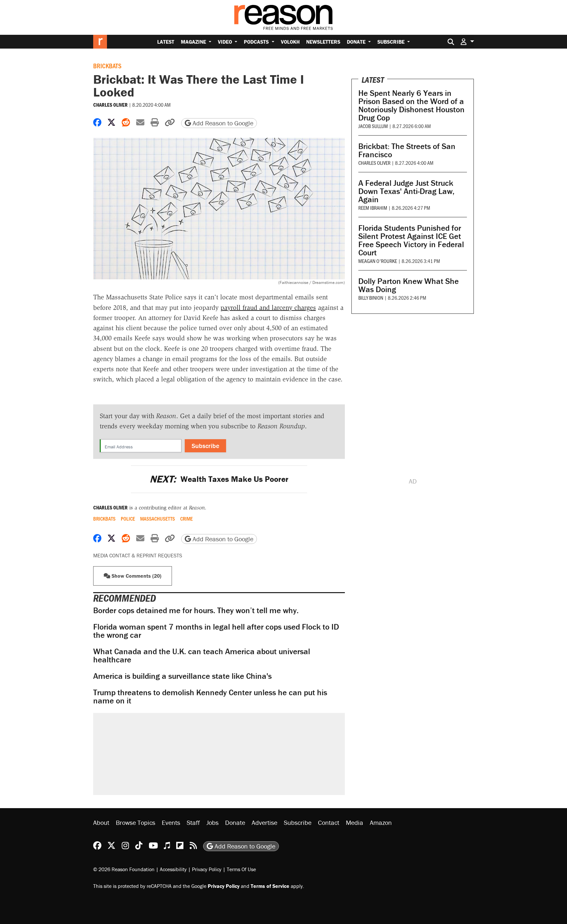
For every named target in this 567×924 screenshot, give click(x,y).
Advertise (264, 822)
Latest (165, 41)
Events (171, 822)
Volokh (290, 41)
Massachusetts (157, 518)
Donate (357, 41)
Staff (193, 822)
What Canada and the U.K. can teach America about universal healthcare (201, 655)
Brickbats (107, 65)
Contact (328, 822)
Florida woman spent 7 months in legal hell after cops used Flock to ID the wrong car (216, 631)
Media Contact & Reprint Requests (137, 555)
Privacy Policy (206, 869)
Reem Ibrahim (372, 207)
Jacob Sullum (373, 125)
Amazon (381, 822)
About (101, 822)
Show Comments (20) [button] (135, 575)
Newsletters (323, 41)
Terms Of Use (241, 869)
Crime (186, 518)
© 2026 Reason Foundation (124, 869)
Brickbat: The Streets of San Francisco (406, 150)
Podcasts (257, 41)
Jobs (212, 822)
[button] (467, 41)
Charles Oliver (110, 104)
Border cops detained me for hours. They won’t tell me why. (196, 610)
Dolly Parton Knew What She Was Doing (408, 285)
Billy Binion (370, 297)
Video (225, 41)
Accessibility (173, 869)
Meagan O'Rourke (377, 260)
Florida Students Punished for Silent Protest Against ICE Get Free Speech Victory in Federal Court (411, 240)
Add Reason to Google (222, 123)
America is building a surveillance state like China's (182, 676)
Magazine (194, 41)
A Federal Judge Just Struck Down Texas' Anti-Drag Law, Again (406, 191)
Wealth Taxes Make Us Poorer (219, 479)
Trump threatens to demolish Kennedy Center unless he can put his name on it (210, 696)
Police (128, 518)
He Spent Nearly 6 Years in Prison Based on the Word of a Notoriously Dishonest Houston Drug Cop (411, 105)
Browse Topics (135, 822)
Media (354, 822)
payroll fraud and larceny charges (268, 308)
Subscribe (391, 41)
